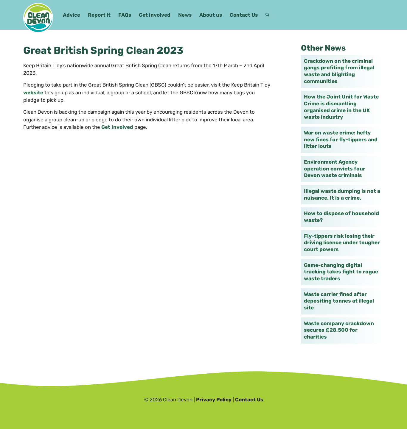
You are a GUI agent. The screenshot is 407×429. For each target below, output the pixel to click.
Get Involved (117, 127)
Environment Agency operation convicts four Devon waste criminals (334, 168)
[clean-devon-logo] (38, 18)
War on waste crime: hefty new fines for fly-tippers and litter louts (341, 139)
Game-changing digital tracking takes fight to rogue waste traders (341, 271)
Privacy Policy (214, 400)
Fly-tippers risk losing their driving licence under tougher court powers (342, 242)
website (33, 92)
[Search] (267, 15)
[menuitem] (71, 15)
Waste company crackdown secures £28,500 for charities (339, 330)
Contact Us (249, 400)
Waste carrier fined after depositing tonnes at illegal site (339, 301)
